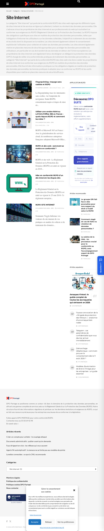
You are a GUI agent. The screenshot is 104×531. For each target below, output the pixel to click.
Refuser (48, 522)
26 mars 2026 (41, 125)
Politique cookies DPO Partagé (18, 485)
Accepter (35, 522)
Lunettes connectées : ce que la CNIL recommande (26, 454)
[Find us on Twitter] (10, 521)
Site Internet (39, 11)
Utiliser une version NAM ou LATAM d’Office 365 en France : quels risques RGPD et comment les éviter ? (50, 115)
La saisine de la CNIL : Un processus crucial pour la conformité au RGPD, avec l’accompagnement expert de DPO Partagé (89, 246)
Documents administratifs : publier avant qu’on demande (28, 441)
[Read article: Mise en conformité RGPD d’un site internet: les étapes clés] (19, 183)
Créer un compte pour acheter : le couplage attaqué (26, 437)
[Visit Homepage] (34, 4)
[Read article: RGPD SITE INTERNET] (19, 213)
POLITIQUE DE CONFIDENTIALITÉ (52, 528)
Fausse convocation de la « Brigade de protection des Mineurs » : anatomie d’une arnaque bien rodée (87, 317)
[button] (74, 490)
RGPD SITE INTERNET (45, 205)
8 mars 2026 (60, 208)
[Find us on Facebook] (6, 521)
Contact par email (93, 128)
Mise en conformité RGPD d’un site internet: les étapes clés (49, 176)
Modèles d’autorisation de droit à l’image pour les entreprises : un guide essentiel (86, 370)
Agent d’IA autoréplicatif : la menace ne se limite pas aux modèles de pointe (35, 450)
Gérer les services (35, 515)
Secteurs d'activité (27, 11)
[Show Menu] (7, 4)
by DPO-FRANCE (16, 502)
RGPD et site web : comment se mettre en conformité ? (50, 147)
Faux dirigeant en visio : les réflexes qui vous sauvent (26, 446)
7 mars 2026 (60, 152)
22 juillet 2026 (56, 87)
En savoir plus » (12, 424)
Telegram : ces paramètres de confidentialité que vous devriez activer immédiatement (86, 335)
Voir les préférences (65, 522)
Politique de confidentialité (17, 481)
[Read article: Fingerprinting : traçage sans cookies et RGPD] (19, 90)
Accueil (8, 11)
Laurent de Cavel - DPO (46, 122)
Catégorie (16, 11)
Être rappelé (81, 128)
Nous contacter (12, 488)
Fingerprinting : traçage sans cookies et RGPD (49, 83)
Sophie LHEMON (43, 87)
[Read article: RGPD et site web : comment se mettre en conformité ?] (19, 154)
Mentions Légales (13, 478)
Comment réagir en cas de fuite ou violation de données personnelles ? (89, 224)
